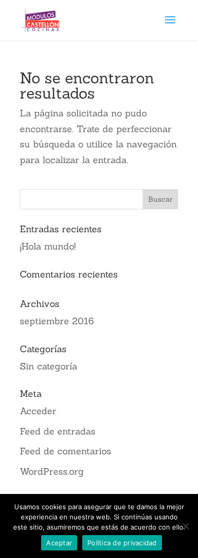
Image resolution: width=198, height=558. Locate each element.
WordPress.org (52, 471)
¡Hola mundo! (48, 246)
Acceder (38, 411)
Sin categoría (48, 366)
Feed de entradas (57, 431)
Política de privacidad (122, 543)
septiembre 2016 (57, 321)
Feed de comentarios (65, 451)
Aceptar (59, 543)
